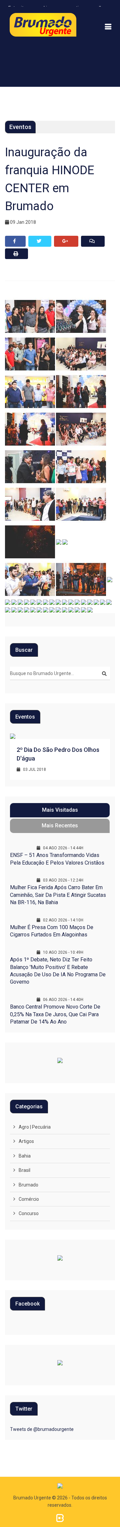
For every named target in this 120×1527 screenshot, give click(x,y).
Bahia (25, 1156)
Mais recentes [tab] (60, 825)
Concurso (29, 1213)
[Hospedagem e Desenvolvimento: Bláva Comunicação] (60, 1517)
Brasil (24, 1170)
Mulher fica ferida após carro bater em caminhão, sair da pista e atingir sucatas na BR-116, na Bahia (58, 894)
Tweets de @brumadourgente (42, 1429)
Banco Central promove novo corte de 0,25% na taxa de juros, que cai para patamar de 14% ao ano (55, 1014)
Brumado (28, 1184)
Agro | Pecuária (35, 1127)
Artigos (26, 1141)
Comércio (29, 1199)
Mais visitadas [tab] (60, 810)
